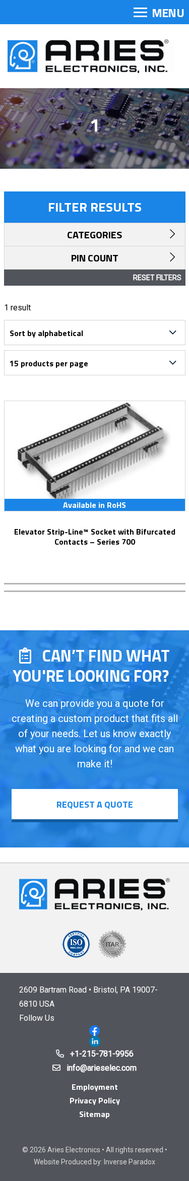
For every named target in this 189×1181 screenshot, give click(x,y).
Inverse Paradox (129, 1162)
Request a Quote (94, 804)
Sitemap (94, 1114)
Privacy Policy (95, 1100)
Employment (95, 1087)
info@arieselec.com (102, 1068)
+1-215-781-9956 (102, 1054)
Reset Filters (157, 278)
